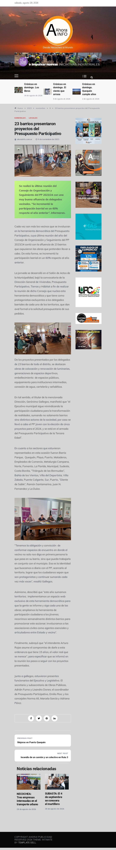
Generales (20, 118)
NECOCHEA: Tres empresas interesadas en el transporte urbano (27, 799)
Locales (33, 118)
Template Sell (27, 842)
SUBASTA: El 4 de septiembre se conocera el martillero (53, 799)
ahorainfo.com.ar (24, 139)
